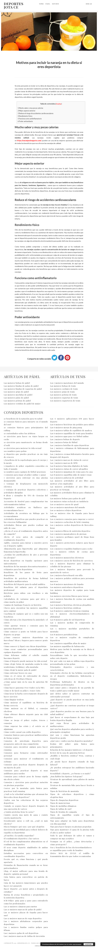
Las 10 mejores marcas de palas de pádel (22, 909)
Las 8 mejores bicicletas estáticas (65, 608)
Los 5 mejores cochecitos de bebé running (69, 522)
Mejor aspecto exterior (26, 111)
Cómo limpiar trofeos (14, 699)
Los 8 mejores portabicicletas (63, 634)
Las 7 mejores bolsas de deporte (65, 439)
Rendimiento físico (25, 116)
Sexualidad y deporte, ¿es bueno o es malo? (70, 773)
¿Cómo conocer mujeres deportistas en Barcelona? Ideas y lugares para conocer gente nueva (26, 640)
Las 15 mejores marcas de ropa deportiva (23, 918)
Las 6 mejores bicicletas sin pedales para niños (72, 424)
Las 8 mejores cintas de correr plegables (69, 469)
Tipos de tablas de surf (60, 809)
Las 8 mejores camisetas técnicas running (69, 611)
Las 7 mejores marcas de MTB (64, 463)
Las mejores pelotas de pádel (17, 400)
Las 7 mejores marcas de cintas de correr (69, 460)
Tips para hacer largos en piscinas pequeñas (70, 826)
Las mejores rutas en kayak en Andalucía (69, 501)
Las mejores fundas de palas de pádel (21, 386)
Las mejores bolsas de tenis (63, 386)
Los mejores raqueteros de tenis (65, 400)
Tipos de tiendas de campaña (63, 812)
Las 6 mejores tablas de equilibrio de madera (71, 430)
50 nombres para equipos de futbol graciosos (25, 472)
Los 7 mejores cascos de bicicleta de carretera (71, 560)
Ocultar (58, 104)
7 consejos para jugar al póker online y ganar (25, 474)
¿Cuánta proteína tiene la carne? (19, 812)
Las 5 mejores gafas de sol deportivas (21, 933)
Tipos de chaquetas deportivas (64, 800)
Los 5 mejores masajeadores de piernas (68, 534)
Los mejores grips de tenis (62, 391)
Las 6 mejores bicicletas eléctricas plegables (70, 605)
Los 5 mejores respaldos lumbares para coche (71, 548)
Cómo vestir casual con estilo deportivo (22, 732)
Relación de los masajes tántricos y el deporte (71, 750)
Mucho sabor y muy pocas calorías (30, 108)
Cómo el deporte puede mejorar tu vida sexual (25, 661)
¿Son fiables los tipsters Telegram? (66, 776)
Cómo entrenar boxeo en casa (18, 673)
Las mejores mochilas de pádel (18, 394)
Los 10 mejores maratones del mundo (67, 507)
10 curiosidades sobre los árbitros (19, 433)
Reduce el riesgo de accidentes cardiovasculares (35, 113)
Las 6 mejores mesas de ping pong (66, 427)
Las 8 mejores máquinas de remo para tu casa (71, 472)
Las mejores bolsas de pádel (17, 383)
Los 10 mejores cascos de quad (64, 504)
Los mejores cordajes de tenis (64, 389)
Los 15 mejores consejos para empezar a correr (72, 519)
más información (77, 944)
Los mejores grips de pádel (16, 391)
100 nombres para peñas (15, 451)
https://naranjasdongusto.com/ (29, 140)
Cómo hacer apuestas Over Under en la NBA (24, 687)
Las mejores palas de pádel (16, 397)
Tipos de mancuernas (60, 803)
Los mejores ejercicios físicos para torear (69, 596)
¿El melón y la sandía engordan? (19, 835)
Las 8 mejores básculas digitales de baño (69, 466)
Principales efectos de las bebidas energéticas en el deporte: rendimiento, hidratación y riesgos (72, 676)
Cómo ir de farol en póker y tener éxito (22, 690)
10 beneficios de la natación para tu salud (23, 418)
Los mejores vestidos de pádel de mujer (22, 403)
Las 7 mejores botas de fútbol (63, 442)
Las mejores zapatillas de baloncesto (67, 646)
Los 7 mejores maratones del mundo (67, 383)
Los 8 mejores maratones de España (67, 584)
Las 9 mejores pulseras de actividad (66, 477)
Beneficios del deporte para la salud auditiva (24, 584)
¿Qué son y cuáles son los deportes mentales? (71, 741)
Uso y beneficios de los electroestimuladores (71, 847)
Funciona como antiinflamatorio (30, 119)
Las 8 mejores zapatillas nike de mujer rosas (71, 474)
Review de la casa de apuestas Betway (67, 753)
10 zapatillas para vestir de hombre (66, 850)
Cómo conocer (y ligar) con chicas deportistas (25, 646)
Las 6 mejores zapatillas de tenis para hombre (71, 433)
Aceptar (88, 944)
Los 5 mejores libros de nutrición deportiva (70, 531)
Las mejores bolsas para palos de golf (67, 498)
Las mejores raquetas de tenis (64, 397)
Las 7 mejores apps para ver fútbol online (69, 436)
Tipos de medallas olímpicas (63, 806)
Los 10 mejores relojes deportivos (65, 510)
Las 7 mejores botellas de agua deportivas (69, 445)
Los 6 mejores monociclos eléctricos (67, 557)
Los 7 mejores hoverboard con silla (66, 575)
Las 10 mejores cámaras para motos (20, 906)
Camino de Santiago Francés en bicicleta (22, 605)
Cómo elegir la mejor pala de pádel (20, 670)
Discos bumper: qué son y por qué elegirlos (24, 826)
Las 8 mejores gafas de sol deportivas (67, 619)
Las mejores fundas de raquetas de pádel (23, 389)
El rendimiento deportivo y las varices (21, 838)
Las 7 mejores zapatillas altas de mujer (68, 643)
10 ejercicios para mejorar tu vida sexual (22, 448)
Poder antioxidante (25, 121)
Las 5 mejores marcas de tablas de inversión (24, 936)
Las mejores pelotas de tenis (63, 394)
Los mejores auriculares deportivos (66, 587)
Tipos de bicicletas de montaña (64, 791)
